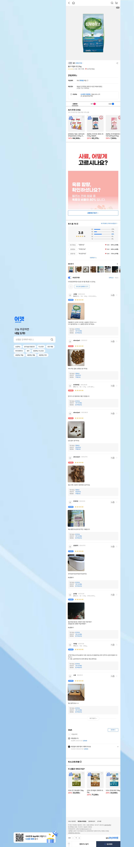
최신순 (116, 277)
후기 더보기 (93, 718)
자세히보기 (92, 257)
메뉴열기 (117, 295)
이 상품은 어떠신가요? (76, 769)
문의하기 (113, 730)
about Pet (19, 320)
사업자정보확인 (107, 825)
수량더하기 (79, 837)
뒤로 (69, 3)
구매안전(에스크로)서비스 (74, 833)
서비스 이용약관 (71, 821)
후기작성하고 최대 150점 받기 (109, 223)
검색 (52, 339)
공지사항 (99, 821)
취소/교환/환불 (74, 762)
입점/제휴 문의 (91, 821)
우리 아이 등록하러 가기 (82, 286)
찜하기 (82, 117)
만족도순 (111, 277)
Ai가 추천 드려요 (74, 110)
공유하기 (117, 63)
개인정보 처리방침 (82, 821)
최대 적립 (82, 80)
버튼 (118, 746)
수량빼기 (73, 837)
